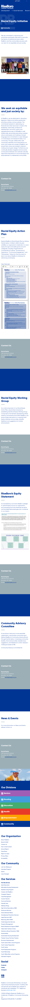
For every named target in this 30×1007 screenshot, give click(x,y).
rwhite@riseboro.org (10, 190)
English (18, 1)
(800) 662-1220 (11, 990)
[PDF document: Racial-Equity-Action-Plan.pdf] (15, 297)
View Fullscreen (5, 264)
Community (6, 28)
